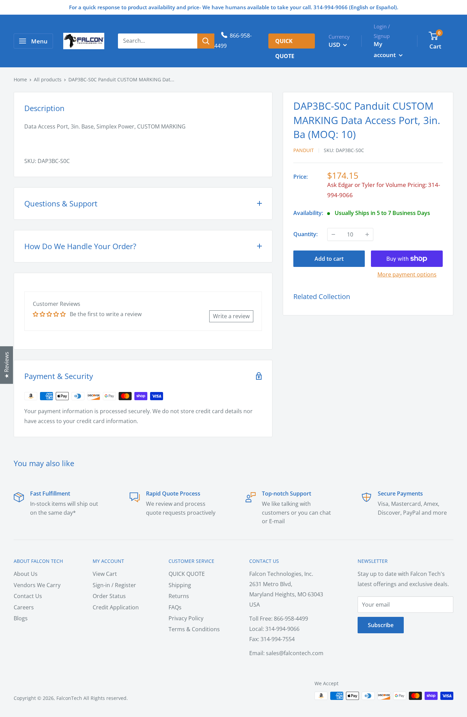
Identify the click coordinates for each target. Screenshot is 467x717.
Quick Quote (284, 43)
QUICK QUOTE (187, 574)
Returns (179, 596)
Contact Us (28, 596)
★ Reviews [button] (6, 365)
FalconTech (69, 698)
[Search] (205, 41)
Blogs (21, 618)
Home (20, 79)
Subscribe (380, 625)
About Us (26, 574)
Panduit (303, 150)
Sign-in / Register (114, 585)
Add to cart (329, 258)
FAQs (175, 607)
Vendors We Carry (37, 585)
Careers (24, 607)
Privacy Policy (186, 618)
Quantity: (305, 234)
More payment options (407, 274)
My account (385, 49)
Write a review (231, 316)
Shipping (180, 585)
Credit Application (116, 607)
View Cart (105, 574)
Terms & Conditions (194, 629)
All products (48, 79)
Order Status (109, 596)
